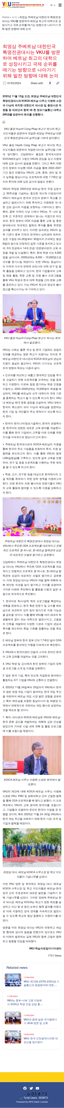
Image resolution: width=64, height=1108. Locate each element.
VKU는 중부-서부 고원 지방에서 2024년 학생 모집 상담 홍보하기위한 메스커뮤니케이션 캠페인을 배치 (25, 1002)
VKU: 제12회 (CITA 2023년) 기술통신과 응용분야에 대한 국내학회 (41, 983)
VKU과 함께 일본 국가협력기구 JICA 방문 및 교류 (40, 1021)
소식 (14, 17)
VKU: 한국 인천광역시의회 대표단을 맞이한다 (41, 1040)
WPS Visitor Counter (38, 1102)
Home (5, 17)
